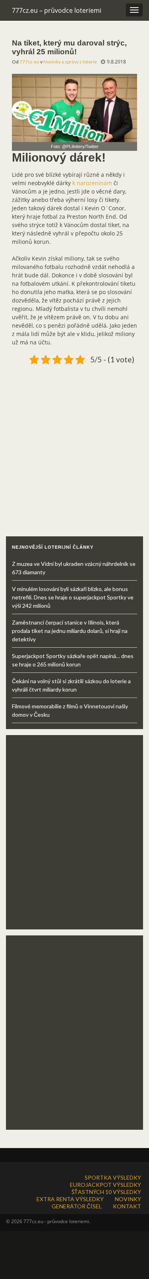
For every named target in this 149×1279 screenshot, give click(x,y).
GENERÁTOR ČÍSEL (77, 1206)
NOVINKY (128, 1199)
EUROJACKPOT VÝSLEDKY (105, 1184)
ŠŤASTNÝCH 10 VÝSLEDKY (106, 1191)
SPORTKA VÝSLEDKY (113, 1177)
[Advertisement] (74, 442)
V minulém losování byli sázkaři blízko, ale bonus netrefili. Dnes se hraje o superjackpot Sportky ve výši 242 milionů (73, 597)
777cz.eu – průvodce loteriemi (56, 10)
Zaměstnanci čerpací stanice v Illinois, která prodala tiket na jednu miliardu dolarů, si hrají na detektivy (70, 630)
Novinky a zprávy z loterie (70, 62)
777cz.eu (29, 62)
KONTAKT (127, 1206)
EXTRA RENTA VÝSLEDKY (70, 1199)
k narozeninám (92, 183)
